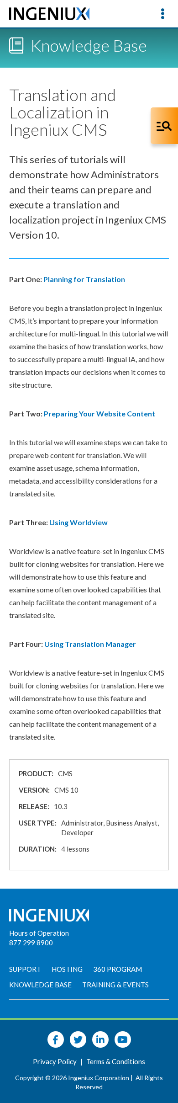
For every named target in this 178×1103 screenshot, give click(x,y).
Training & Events (115, 984)
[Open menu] (162, 14)
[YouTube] (123, 1039)
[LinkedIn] (100, 1039)
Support (25, 969)
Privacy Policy (55, 1061)
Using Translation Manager (90, 643)
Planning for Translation (84, 279)
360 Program (117, 969)
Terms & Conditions (115, 1061)
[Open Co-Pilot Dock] (164, 125)
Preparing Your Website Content (99, 413)
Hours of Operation (39, 933)
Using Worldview (78, 522)
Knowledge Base (40, 984)
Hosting (67, 969)
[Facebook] (55, 1039)
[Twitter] (78, 1039)
